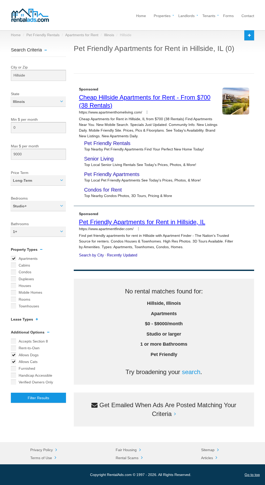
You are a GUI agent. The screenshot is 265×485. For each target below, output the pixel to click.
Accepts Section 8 (33, 341)
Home (141, 15)
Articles (207, 458)
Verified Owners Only (36, 382)
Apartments (28, 258)
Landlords (186, 15)
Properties (162, 15)
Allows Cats (28, 362)
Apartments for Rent (81, 35)
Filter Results (38, 398)
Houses (25, 286)
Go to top (252, 475)
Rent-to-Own (29, 348)
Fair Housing (126, 450)
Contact (247, 15)
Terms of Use (41, 458)
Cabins (24, 265)
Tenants (208, 15)
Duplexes (26, 279)
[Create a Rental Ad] (249, 35)
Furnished (27, 368)
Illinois (109, 35)
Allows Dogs (29, 355)
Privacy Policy (41, 450)
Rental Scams (127, 458)
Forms (228, 15)
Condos (25, 272)
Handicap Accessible (35, 375)
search (191, 371)
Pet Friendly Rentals (43, 35)
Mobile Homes (30, 292)
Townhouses (29, 306)
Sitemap (208, 450)
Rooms (24, 299)
